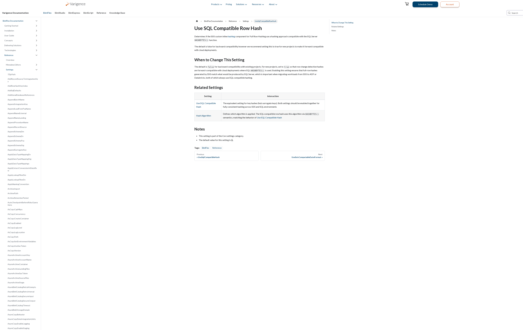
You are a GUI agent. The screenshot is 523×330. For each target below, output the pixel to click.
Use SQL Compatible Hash (269, 117)
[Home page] (197, 21)
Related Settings (338, 26)
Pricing (229, 4)
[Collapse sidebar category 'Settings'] (36, 70)
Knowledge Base (117, 12)
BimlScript (88, 12)
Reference (101, 12)
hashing (231, 36)
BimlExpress (74, 12)
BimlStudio (60, 12)
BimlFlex (47, 12)
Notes (334, 30)
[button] (215, 4)
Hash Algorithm (203, 115)
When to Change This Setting (342, 23)
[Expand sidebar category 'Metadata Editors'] (36, 65)
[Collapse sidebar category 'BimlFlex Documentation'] (36, 21)
